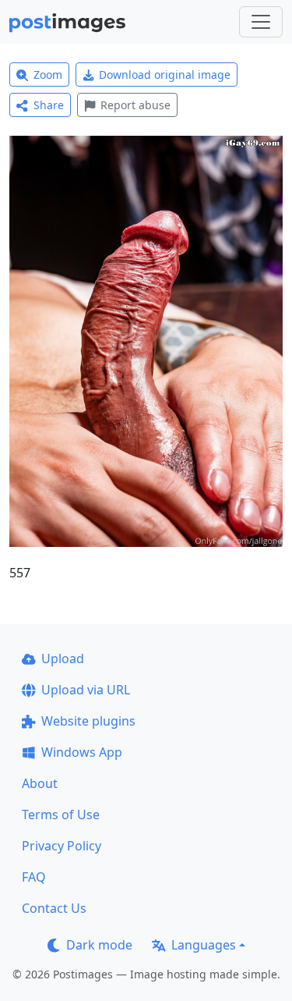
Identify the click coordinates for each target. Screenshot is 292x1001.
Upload (62, 658)
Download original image (164, 74)
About (40, 783)
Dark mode (99, 944)
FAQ (34, 877)
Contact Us (54, 908)
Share (48, 105)
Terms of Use (61, 814)
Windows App (81, 752)
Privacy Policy (61, 845)
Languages (203, 944)
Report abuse (135, 105)
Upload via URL (85, 689)
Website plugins (88, 720)
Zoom (47, 74)
